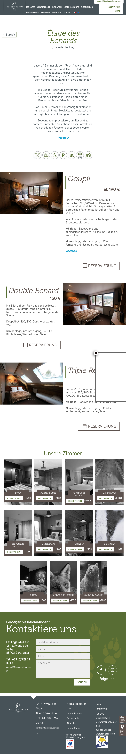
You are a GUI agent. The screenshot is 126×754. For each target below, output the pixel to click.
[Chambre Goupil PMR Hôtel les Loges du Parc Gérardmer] (31, 213)
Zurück (10, 34)
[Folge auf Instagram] (112, 670)
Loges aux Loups (71, 7)
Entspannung (87, 7)
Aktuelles (45, 12)
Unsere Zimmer (43, 7)
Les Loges (30, 7)
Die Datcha (57, 7)
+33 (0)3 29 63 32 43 (113, 9)
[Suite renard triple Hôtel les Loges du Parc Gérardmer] (31, 404)
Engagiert (57, 12)
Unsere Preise (32, 12)
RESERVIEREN (14, 498)
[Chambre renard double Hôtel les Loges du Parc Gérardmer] (94, 324)
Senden (82, 682)
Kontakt (68, 12)
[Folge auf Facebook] (101, 670)
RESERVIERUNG (102, 265)
